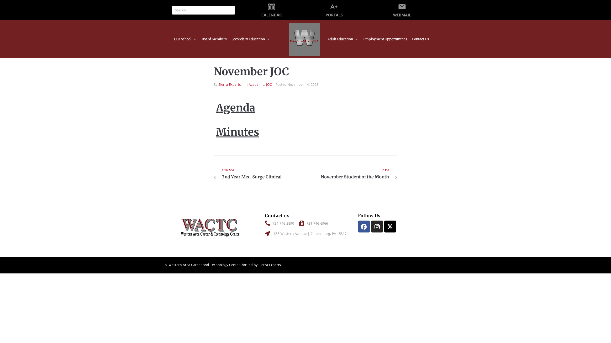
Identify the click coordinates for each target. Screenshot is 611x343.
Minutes (237, 132)
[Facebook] (364, 226)
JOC (269, 84)
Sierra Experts (229, 84)
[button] (185, 39)
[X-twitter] (390, 226)
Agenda (235, 107)
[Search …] (203, 10)
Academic (256, 84)
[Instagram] (377, 226)
